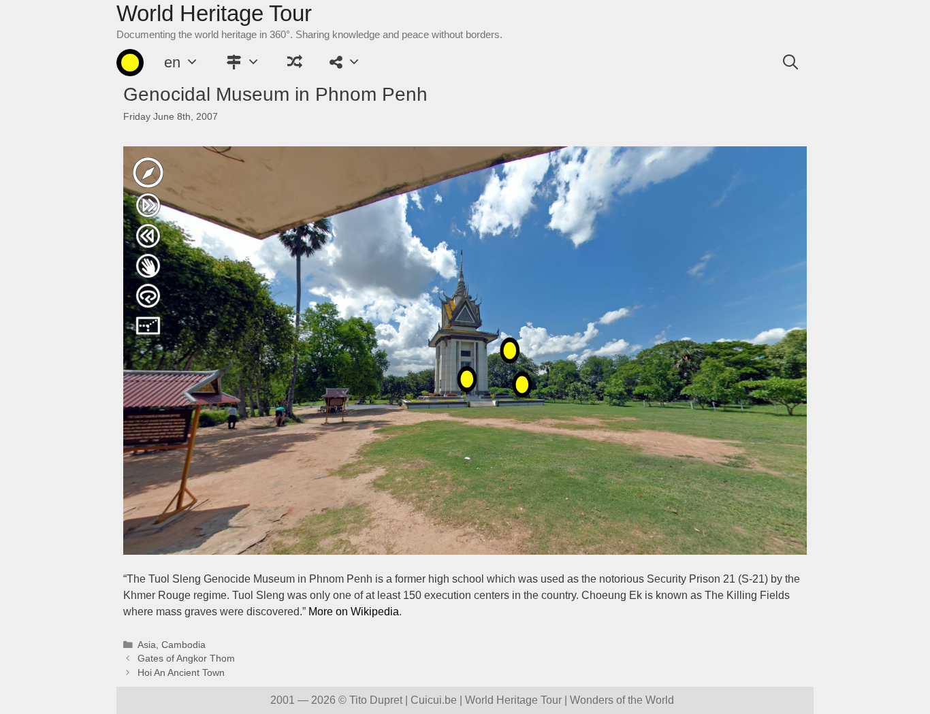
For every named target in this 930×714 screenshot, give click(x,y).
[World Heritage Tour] (130, 62)
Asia (147, 645)
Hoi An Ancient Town (181, 673)
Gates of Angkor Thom (186, 658)
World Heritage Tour (214, 13)
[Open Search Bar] (790, 62)
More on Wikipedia (353, 611)
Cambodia (183, 645)
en (172, 62)
